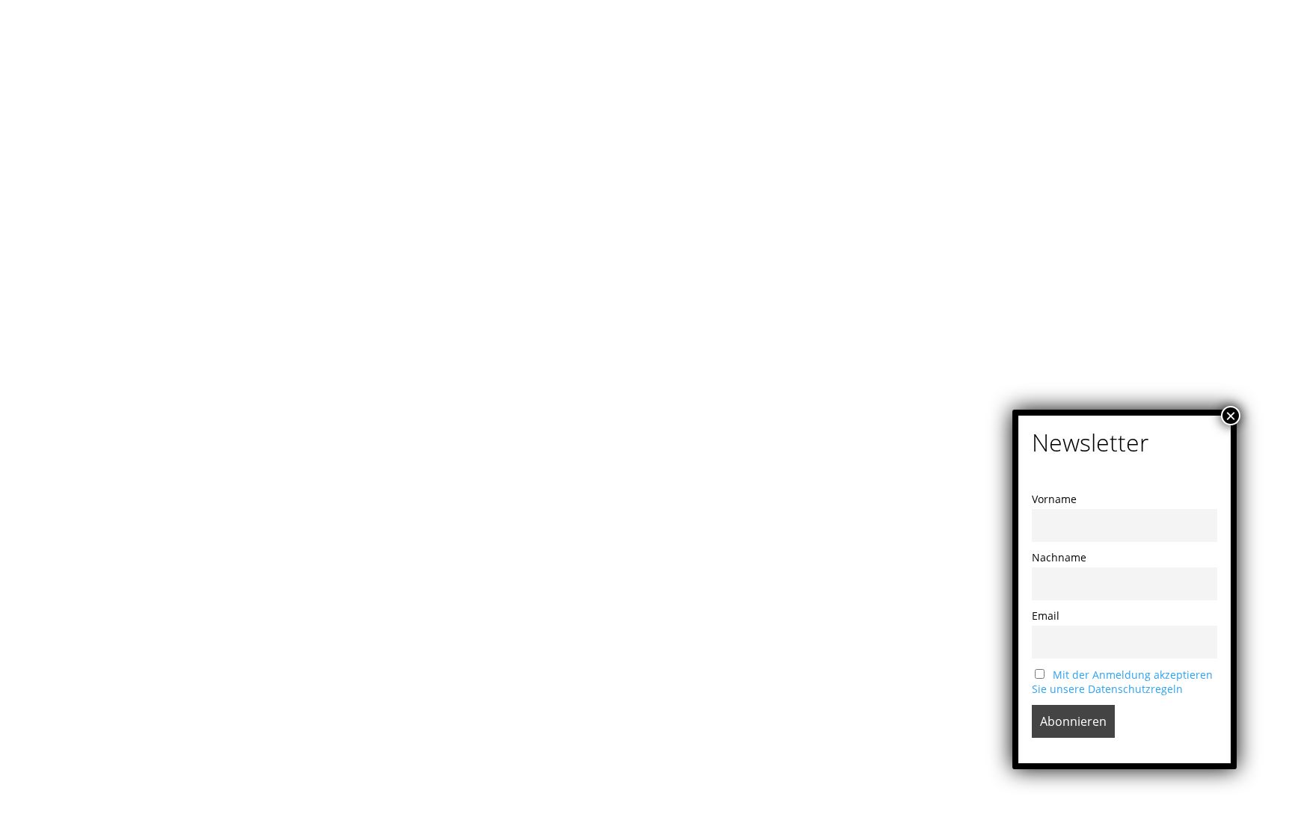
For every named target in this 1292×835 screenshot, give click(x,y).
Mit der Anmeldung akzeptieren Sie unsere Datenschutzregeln (1122, 682)
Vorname (1054, 499)
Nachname (1059, 557)
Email (1045, 615)
